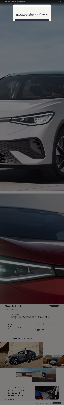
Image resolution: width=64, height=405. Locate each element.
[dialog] (32, 202)
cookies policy (30, 15)
